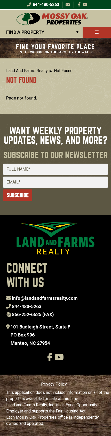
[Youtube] (85, 4)
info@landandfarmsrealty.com (45, 298)
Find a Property (25, 32)
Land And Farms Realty (27, 70)
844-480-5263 (45, 4)
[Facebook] (79, 4)
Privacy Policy (54, 384)
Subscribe (18, 195)
